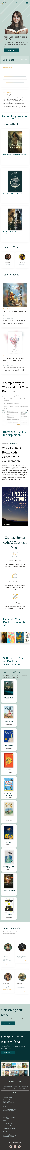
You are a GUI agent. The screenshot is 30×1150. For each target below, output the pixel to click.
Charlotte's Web (9, 721)
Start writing (11, 50)
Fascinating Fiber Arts (9, 95)
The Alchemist (8, 769)
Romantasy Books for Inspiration (14, 433)
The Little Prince (9, 745)
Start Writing (8, 1023)
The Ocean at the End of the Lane (9, 866)
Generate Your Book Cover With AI (14, 622)
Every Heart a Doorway (9, 890)
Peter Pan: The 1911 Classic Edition (9, 698)
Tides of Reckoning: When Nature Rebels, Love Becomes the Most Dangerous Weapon (15, 155)
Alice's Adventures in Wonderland (9, 794)
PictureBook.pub (8, 1052)
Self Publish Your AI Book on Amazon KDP (14, 661)
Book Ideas (8, 59)
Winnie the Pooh (9, 818)
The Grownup (8, 914)
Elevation (8, 842)
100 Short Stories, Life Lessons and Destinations (13, 193)
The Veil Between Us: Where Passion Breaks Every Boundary (13, 232)
